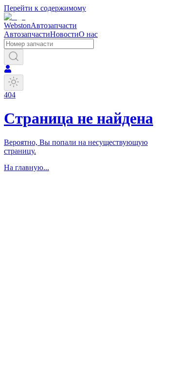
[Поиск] (13, 57)
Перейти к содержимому (45, 8)
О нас (88, 34)
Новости (64, 34)
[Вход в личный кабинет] (8, 70)
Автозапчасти (27, 34)
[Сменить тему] (13, 83)
